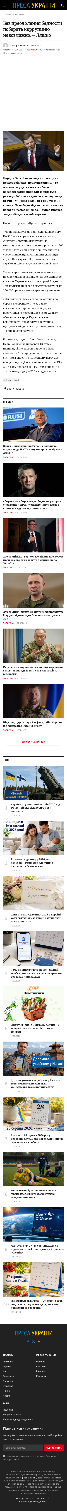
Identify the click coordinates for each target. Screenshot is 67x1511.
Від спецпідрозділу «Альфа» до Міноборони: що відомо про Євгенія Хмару (33, 724)
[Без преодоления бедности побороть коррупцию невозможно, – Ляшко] (33, 151)
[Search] (62, 5)
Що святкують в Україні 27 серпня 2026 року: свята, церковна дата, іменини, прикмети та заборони (36, 1304)
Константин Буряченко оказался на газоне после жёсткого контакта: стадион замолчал (34, 1194)
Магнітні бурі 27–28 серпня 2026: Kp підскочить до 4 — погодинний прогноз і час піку (37, 1249)
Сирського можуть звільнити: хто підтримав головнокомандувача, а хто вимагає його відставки (33, 670)
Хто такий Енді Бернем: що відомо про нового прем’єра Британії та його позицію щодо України (33, 560)
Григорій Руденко (19, 45)
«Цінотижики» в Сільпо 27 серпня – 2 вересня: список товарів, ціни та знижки (35, 1028)
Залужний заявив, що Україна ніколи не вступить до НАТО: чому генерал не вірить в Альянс (32, 449)
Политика (32, 50)
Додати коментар (33, 742)
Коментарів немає (51, 50)
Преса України (28, 1477)
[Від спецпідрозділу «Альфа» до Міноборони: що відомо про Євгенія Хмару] (33, 701)
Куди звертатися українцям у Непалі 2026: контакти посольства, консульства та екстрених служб (35, 1083)
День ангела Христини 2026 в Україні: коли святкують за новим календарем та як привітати (36, 918)
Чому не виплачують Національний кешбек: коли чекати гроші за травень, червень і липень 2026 (36, 973)
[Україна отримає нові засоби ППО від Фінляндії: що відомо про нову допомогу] (33, 783)
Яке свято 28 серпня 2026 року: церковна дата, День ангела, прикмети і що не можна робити (36, 1139)
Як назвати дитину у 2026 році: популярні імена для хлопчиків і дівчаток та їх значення (32, 863)
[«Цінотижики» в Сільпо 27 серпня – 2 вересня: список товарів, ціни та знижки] (33, 1003)
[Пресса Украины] (33, 5)
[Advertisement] (33, 91)
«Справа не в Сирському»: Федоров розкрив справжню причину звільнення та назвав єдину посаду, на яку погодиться (32, 505)
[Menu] (5, 5)
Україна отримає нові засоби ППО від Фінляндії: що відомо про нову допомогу (35, 808)
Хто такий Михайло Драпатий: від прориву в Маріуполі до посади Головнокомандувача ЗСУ (33, 615)
